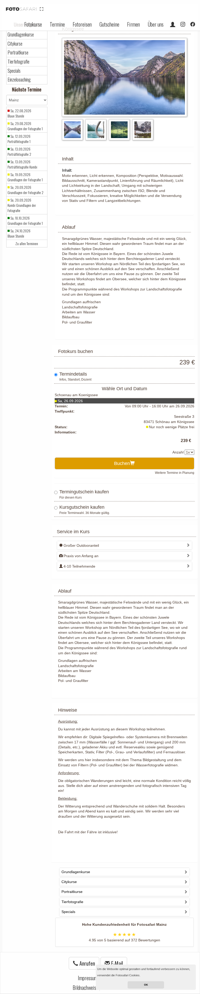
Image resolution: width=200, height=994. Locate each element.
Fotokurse (33, 24)
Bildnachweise (85, 987)
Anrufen (86, 963)
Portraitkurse (18, 52)
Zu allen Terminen (26, 243)
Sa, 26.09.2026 (70, 401)
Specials (14, 70)
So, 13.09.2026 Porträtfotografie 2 (19, 151)
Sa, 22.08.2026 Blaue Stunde (19, 113)
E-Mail (116, 963)
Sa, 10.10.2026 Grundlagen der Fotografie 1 (25, 220)
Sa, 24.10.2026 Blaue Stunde (19, 233)
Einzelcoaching (19, 79)
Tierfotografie (18, 61)
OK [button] (146, 984)
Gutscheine (109, 24)
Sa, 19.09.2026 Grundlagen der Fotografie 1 (25, 177)
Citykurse (15, 43)
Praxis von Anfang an (81, 556)
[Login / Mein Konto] (172, 24)
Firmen (133, 24)
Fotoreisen (82, 24)
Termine (57, 24)
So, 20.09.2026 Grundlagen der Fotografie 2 (25, 190)
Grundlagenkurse (21, 34)
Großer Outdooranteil (81, 545)
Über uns (156, 24)
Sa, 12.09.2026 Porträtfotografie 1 (19, 139)
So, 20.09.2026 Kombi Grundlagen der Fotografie (22, 205)
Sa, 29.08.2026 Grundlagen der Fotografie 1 (25, 126)
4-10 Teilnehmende (79, 566)
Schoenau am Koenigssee (76, 395)
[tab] (124, 545)
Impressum (88, 978)
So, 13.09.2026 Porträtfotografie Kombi (22, 164)
